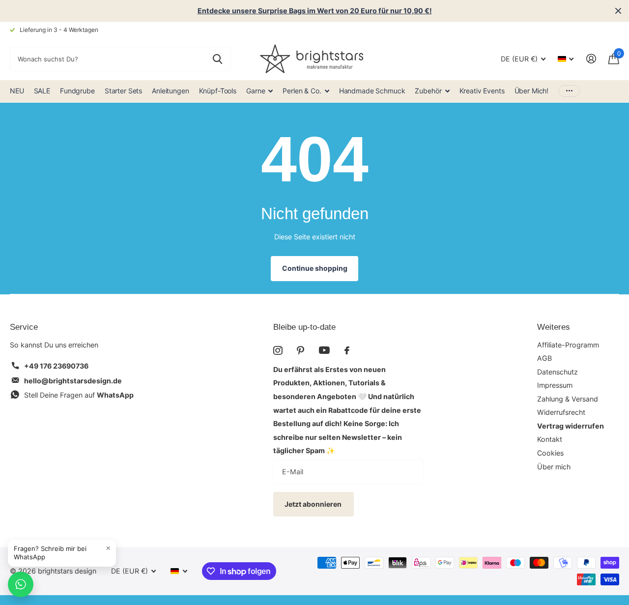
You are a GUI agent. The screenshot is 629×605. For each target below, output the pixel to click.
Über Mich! (532, 90)
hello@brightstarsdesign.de (73, 380)
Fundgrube (77, 90)
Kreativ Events (482, 90)
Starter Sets (123, 90)
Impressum (554, 385)
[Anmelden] (591, 59)
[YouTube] (324, 350)
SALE (42, 90)
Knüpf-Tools (217, 90)
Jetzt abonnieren (314, 504)
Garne (255, 90)
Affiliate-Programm (568, 345)
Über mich (554, 466)
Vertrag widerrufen (570, 426)
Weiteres (553, 327)
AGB (544, 358)
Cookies (550, 453)
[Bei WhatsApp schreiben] (20, 584)
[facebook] (346, 350)
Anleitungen (170, 90)
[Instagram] (277, 350)
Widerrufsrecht (561, 412)
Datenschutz (557, 372)
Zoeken (217, 59)
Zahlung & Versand (567, 399)
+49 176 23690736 (56, 366)
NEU (17, 90)
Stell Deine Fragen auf (79, 395)
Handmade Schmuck (372, 90)
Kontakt (549, 439)
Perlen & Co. (302, 90)
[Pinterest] (300, 350)
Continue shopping (314, 268)
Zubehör (428, 90)
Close (618, 11)
